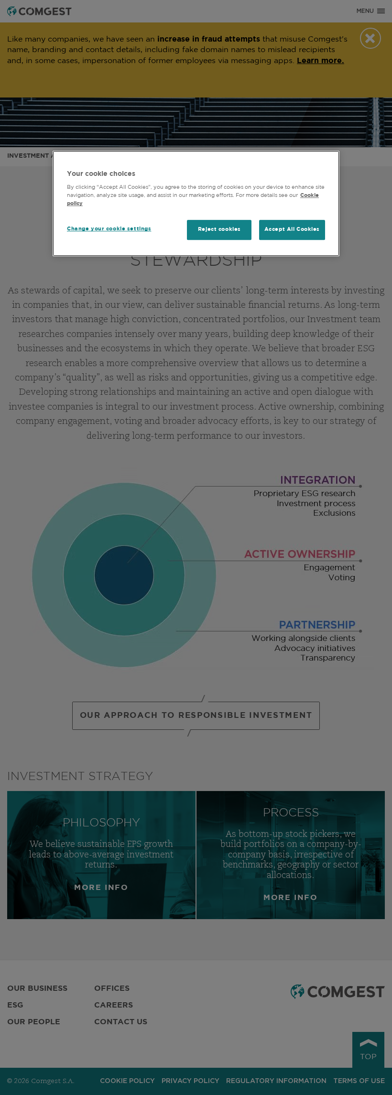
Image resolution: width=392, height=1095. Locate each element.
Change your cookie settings (109, 229)
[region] (196, 204)
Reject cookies (219, 230)
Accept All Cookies (292, 230)
